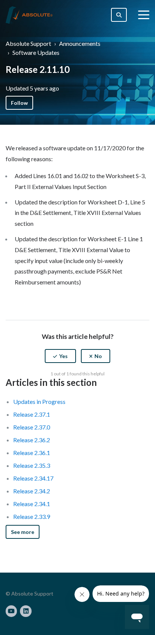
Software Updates (35, 52)
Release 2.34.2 (31, 490)
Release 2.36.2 (31, 439)
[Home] (29, 15)
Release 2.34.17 (33, 478)
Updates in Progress (39, 401)
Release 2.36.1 (31, 452)
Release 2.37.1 (31, 414)
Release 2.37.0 (31, 427)
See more (22, 532)
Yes (63, 356)
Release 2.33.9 (31, 516)
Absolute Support (28, 43)
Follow (19, 103)
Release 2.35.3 (31, 465)
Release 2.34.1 (31, 503)
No (98, 356)
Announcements (79, 43)
